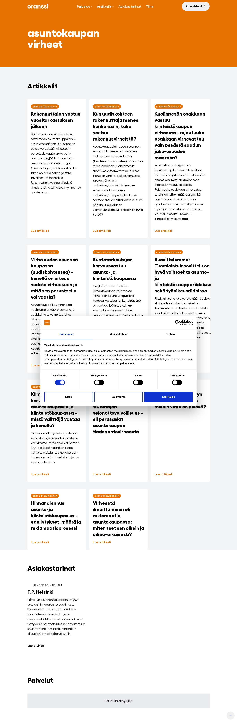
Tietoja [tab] (170, 334)
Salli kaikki (168, 396)
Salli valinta (118, 396)
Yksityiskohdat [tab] (118, 334)
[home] (37, 6)
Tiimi (149, 6)
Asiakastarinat (129, 6)
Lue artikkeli (36, 645)
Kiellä (68, 396)
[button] (84, 6)
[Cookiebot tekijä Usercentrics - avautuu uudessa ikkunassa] (177, 322)
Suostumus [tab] (67, 334)
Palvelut (83, 6)
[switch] (99, 382)
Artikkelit (104, 6)
